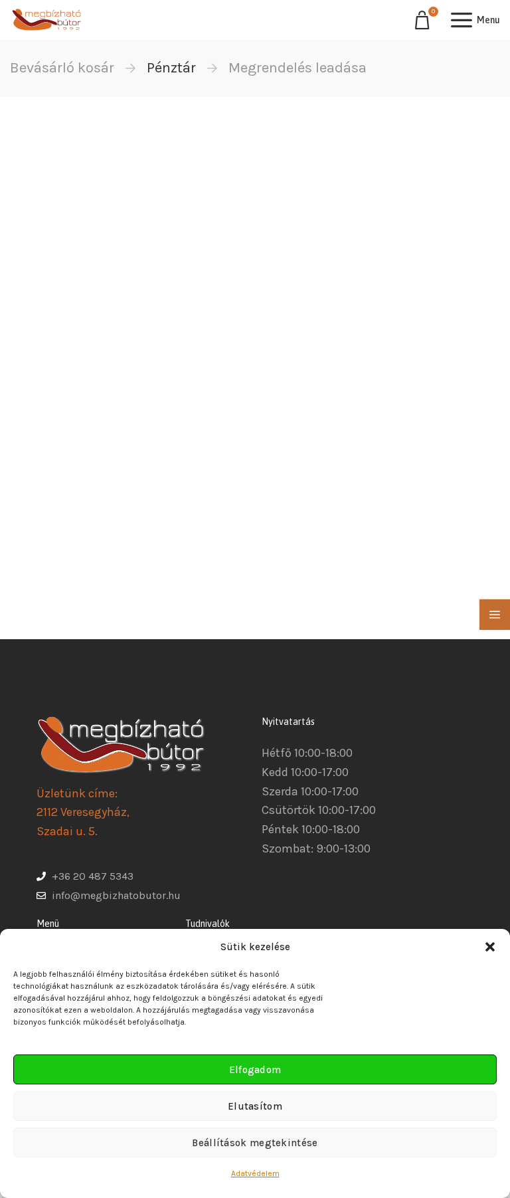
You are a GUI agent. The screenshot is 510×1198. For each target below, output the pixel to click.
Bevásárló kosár (62, 67)
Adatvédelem (255, 1173)
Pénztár (171, 67)
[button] (490, 946)
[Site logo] (46, 20)
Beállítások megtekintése (254, 1143)
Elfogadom (255, 1070)
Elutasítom (255, 1106)
